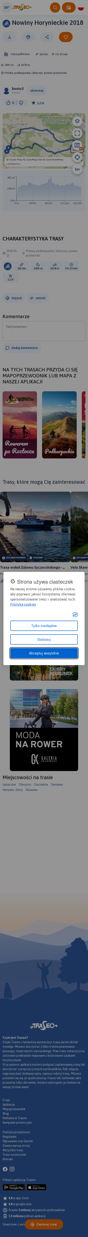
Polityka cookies (23, 604)
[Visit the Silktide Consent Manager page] (75, 614)
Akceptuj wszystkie (44, 653)
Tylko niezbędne (44, 626)
